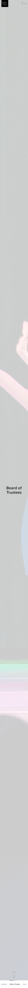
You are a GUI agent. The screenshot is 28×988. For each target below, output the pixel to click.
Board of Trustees (15, 984)
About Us (4, 984)
